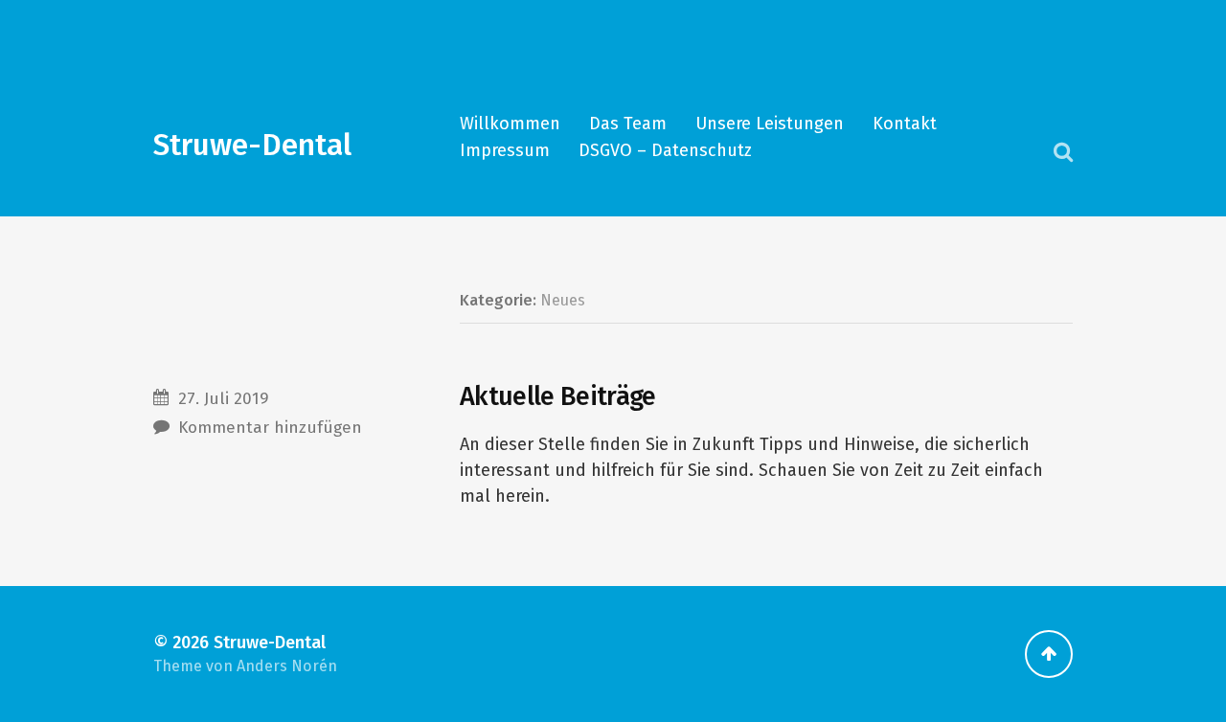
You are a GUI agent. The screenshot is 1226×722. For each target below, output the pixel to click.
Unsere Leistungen (769, 123)
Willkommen (510, 123)
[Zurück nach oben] (1049, 654)
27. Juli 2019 (223, 399)
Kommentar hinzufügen (270, 427)
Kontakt (905, 123)
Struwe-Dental (252, 145)
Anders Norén (287, 666)
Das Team (628, 123)
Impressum (505, 150)
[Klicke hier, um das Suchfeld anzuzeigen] (1063, 152)
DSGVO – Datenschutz (665, 150)
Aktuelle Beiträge (558, 396)
